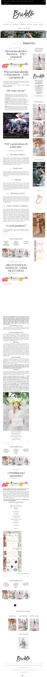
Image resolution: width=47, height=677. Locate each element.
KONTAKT (9, 3)
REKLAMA (18, 1)
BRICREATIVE (26, 1)
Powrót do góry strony (23, 672)
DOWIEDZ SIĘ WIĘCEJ (39, 95)
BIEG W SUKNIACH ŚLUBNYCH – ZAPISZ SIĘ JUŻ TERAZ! (16, 243)
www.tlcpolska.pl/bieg (6, 324)
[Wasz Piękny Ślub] (23, 625)
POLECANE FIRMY (23, 24)
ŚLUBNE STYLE (40, 24)
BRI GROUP (35, 24)
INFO (10, 24)
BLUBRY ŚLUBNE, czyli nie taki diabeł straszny (6, 451)
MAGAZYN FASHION (31, 1)
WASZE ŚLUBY (29, 24)
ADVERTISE (22, 1)
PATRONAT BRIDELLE (16, 469)
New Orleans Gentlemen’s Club (22, 215)
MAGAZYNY (20, 28)
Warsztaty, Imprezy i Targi (16, 261)
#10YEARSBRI (8, 1)
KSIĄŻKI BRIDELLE (13, 1)
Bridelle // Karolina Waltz (13, 59)
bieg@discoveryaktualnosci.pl (7, 337)
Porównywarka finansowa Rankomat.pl (23, 667)
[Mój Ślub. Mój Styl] (34, 625)
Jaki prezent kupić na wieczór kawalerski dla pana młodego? (6, 243)
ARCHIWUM (25, 28)
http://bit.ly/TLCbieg (6, 355)
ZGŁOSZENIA (5, 3)
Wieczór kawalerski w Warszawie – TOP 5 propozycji (16, 53)
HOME (4, 1)
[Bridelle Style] (12, 625)
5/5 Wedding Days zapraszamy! (26, 242)
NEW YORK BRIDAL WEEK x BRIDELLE (26, 450)
